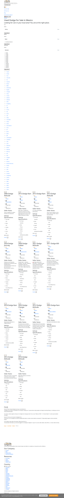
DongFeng (8, 103)
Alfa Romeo (8, 87)
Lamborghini (8, 137)
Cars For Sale (6, 8)
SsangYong (8, 175)
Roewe (7, 165)
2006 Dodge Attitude (8, 195)
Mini (7, 155)
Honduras (8, 480)
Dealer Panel (8, 462)
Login (7, 459)
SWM (7, 181)
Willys (7, 185)
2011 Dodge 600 (53, 243)
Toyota (7, 71)
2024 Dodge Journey (8, 244)
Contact (7, 450)
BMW (7, 85)
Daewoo (8, 97)
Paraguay (7, 485)
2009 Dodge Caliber (22, 244)
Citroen (7, 95)
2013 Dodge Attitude (51, 195)
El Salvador (8, 478)
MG (7, 153)
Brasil (7, 471)
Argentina (7, 467)
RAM (7, 159)
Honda (7, 73)
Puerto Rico (8, 487)
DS (7, 105)
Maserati (8, 149)
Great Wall (8, 119)
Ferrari (7, 109)
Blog (5, 12)
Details (5, 237)
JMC (7, 135)
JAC (7, 129)
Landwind (8, 139)
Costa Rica (8, 474)
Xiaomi (7, 187)
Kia (7, 79)
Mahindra (8, 145)
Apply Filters (6, 33)
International (8, 125)
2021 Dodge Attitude (37, 244)
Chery (7, 93)
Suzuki (7, 179)
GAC (7, 115)
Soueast (8, 173)
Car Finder (8, 458)
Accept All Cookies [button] (53, 495)
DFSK (7, 101)
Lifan (7, 141)
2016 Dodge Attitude (22, 358)
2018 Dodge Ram (10, 305)
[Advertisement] (32, 298)
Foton (7, 113)
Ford (7, 75)
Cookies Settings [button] (43, 495)
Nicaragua (8, 483)
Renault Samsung (9, 163)
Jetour (7, 131)
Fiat (7, 111)
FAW (7, 107)
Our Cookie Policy (16, 496)
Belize (7, 468)
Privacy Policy (8, 452)
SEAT (7, 169)
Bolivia (7, 469)
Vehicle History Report (8, 14)
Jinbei (7, 133)
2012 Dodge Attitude (37, 306)
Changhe (8, 91)
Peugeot (8, 157)
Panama (7, 484)
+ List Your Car (7, 4)
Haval (7, 123)
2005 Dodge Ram (53, 305)
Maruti (7, 147)
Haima (7, 121)
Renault (7, 161)
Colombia (7, 473)
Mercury (8, 151)
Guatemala (8, 479)
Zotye (7, 189)
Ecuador (7, 477)
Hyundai (8, 81)
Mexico (7, 481)
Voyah (7, 183)
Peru (7, 486)
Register (7, 460)
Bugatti (7, 89)
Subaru (7, 177)
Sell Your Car (6, 10)
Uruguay (7, 489)
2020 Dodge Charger (22, 306)
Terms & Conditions (9, 454)
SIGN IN (5, 18)
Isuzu (7, 127)
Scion (7, 167)
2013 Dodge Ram (24, 194)
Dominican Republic (9, 475)
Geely (7, 117)
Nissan (7, 83)
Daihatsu (8, 99)
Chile (7, 472)
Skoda (7, 171)
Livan (7, 143)
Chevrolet (8, 77)
